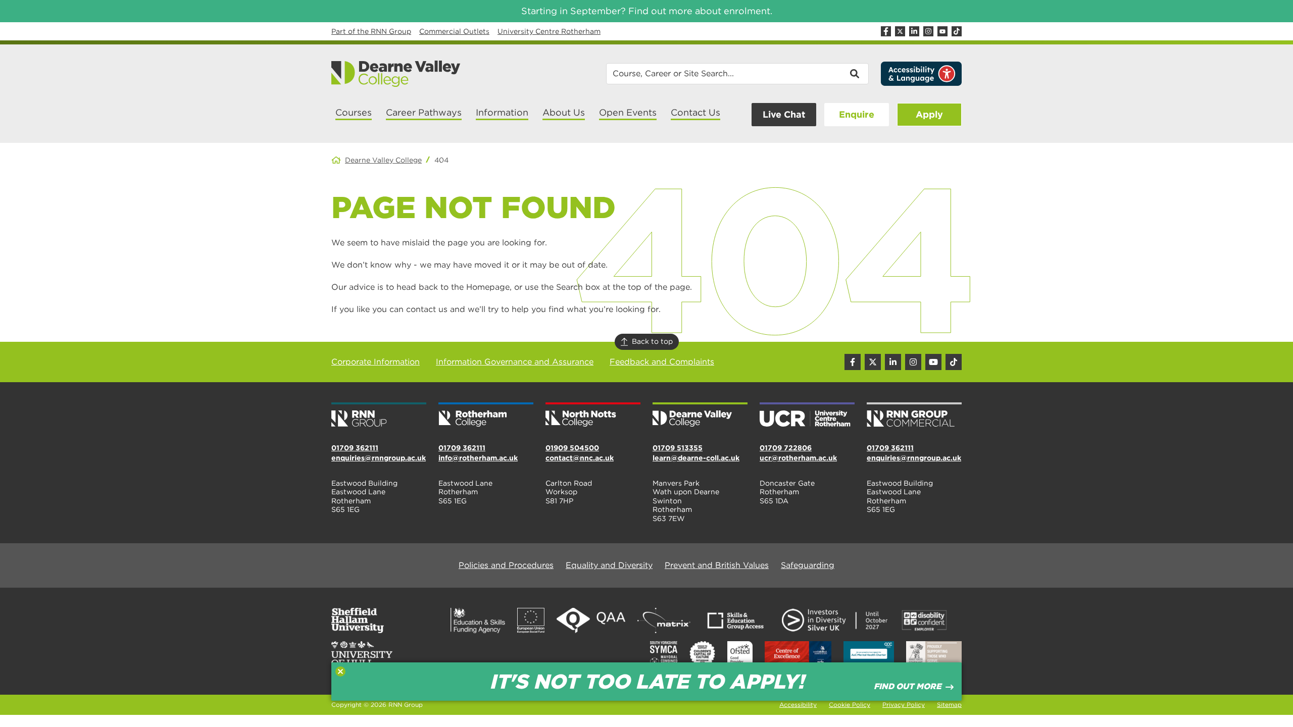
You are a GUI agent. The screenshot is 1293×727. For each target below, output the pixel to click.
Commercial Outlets (454, 31)
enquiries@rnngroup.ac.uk (378, 458)
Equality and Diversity (609, 565)
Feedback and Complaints (662, 362)
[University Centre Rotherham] (807, 415)
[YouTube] (942, 31)
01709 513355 (678, 448)
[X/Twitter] (900, 31)
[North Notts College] (592, 415)
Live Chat (784, 114)
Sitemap (949, 704)
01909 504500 (572, 448)
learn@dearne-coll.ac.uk (696, 458)
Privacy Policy (903, 704)
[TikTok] (957, 31)
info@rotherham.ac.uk (478, 458)
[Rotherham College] (485, 415)
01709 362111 (354, 448)
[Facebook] (886, 31)
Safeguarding (807, 565)
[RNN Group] (378, 415)
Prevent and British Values (717, 565)
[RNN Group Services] (914, 415)
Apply (929, 114)
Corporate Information (375, 362)
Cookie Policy (849, 704)
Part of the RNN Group (371, 31)
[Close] (340, 671)
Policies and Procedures (506, 565)
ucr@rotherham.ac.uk (798, 458)
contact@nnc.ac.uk (579, 458)
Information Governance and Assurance (514, 362)
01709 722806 (786, 448)
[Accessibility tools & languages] (921, 74)
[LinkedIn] (914, 31)
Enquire (856, 114)
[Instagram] (928, 31)
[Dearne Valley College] (396, 74)
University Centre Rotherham (549, 31)
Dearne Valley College (383, 160)
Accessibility (798, 704)
